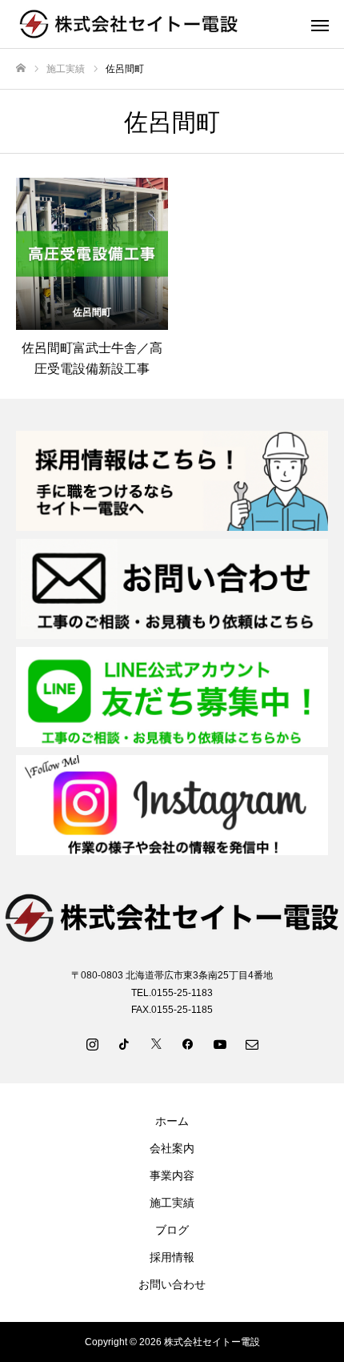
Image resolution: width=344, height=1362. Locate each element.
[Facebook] (188, 1043)
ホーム (172, 1121)
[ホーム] (21, 68)
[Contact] (252, 1043)
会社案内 (172, 1148)
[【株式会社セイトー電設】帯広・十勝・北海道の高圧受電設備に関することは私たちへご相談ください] (156, 24)
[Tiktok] (124, 1043)
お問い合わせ (172, 1284)
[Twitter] (156, 1043)
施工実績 (172, 1202)
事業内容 (172, 1175)
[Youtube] (220, 1043)
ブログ (172, 1229)
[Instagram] (92, 1043)
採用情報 (172, 1257)
